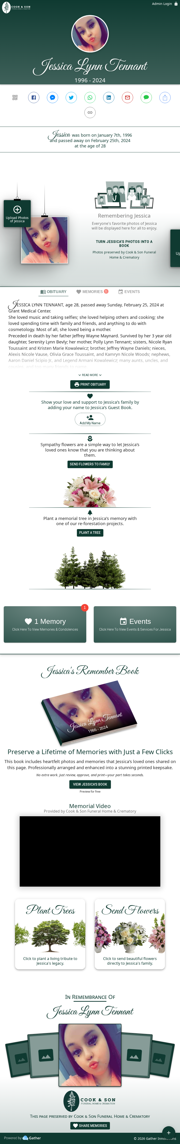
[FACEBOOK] (33, 97)
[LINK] (90, 112)
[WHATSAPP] (90, 97)
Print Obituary (93, 384)
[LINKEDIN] (108, 97)
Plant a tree (90, 532)
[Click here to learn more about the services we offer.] (90, 1101)
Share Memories (92, 1126)
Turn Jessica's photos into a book (124, 244)
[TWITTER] (71, 97)
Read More (90, 375)
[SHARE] (165, 97)
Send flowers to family (90, 464)
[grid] (90, 227)
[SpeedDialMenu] (168, 1132)
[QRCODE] (15, 97)
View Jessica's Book (90, 784)
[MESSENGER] (52, 97)
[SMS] (146, 97)
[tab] (53, 291)
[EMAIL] (127, 97)
